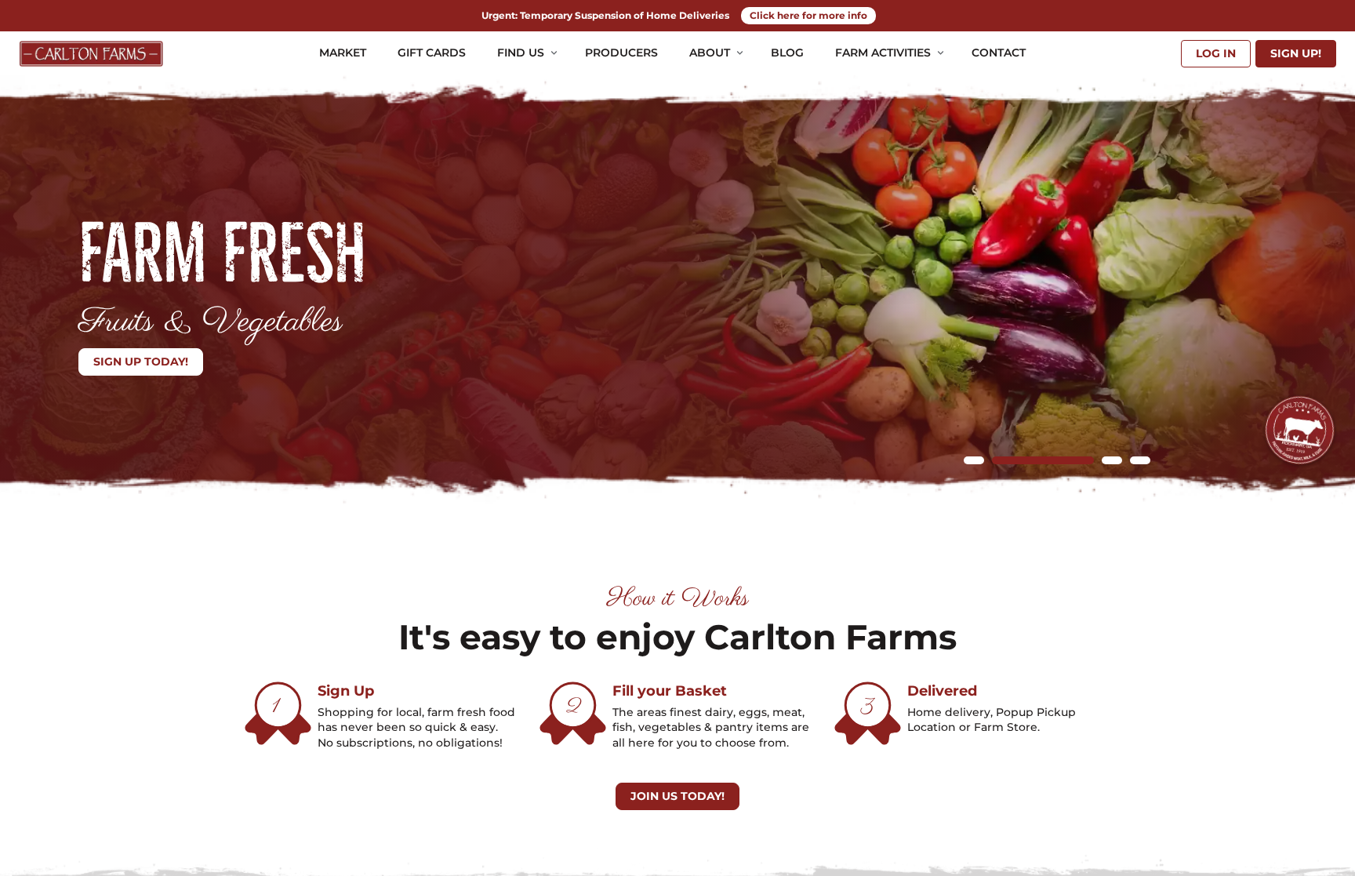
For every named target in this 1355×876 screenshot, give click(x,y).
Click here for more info (808, 15)
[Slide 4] (1140, 460)
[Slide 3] (1112, 460)
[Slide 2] (1043, 460)
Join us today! (677, 796)
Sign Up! (1295, 53)
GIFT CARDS (432, 52)
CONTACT (999, 52)
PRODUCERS (621, 52)
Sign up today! (140, 361)
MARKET (342, 52)
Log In (1216, 53)
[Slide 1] (974, 460)
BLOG (787, 52)
